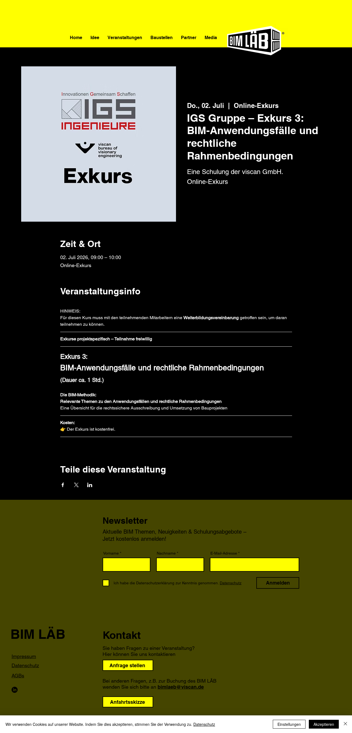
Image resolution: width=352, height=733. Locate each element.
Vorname (111, 553)
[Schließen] (345, 724)
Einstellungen (289, 724)
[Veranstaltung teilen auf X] (76, 485)
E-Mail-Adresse (223, 553)
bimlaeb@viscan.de (181, 687)
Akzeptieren (324, 724)
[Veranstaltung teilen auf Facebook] (62, 485)
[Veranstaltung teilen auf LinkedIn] (89, 485)
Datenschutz (204, 724)
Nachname (166, 553)
